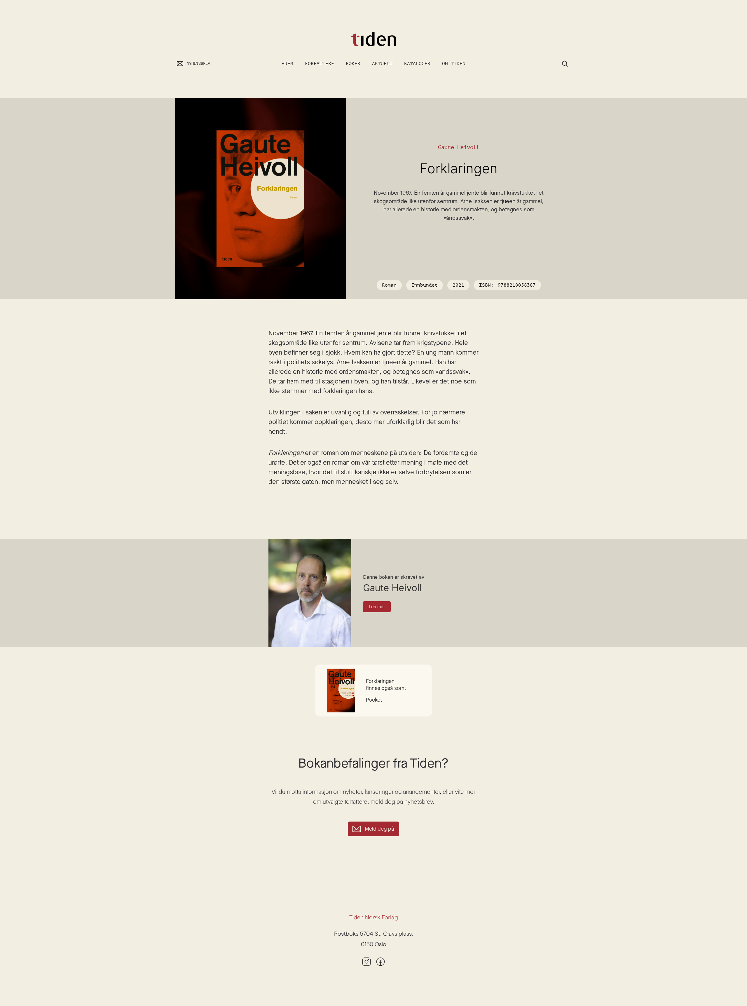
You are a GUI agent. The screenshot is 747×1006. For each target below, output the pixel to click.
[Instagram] (366, 961)
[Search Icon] (565, 63)
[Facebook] (380, 961)
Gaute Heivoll (459, 147)
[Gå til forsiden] (373, 39)
